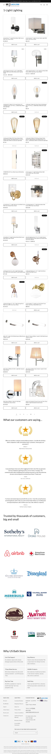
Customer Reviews (19, 700)
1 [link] (16, 414)
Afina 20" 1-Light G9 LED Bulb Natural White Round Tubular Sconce (14, 337)
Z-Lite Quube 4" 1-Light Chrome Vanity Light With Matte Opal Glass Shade (36, 39)
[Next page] (34, 414)
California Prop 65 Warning (19, 716)
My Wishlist (6, 703)
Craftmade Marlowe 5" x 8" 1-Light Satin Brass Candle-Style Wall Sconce (36, 271)
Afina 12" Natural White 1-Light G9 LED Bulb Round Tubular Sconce (37, 337)
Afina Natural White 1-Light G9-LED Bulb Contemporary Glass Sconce (12, 402)
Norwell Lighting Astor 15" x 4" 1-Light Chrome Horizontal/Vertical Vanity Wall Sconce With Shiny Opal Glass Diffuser (36, 238)
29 (30, 414)
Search (4, 706)
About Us (17, 706)
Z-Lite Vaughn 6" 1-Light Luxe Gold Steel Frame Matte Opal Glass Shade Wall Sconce (36, 304)
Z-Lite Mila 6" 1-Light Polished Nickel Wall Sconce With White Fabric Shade (13, 238)
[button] (4, 4)
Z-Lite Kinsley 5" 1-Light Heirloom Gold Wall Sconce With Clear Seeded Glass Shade (14, 205)
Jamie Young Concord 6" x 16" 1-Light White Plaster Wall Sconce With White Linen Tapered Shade (13, 72)
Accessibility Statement (17, 724)
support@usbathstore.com (32, 712)
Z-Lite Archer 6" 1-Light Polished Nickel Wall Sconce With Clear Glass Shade (35, 172)
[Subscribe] (35, 732)
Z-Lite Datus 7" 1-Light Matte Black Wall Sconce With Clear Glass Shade (13, 39)
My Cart (5, 700)
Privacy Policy (18, 709)
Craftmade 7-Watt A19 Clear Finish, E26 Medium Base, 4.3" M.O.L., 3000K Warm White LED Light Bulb (36, 105)
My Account (6, 712)
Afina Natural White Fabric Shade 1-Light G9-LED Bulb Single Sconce (36, 369)
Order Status (6, 709)
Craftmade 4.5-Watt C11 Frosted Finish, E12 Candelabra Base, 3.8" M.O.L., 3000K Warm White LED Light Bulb (14, 105)
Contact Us (5, 715)
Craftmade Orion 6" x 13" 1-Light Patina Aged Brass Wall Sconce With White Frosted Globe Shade (14, 271)
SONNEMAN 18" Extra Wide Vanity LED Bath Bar (13, 172)
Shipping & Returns (19, 703)
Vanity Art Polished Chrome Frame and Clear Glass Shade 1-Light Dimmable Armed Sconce (36, 402)
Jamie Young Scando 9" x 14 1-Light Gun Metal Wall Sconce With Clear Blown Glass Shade (37, 71)
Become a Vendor (18, 720)
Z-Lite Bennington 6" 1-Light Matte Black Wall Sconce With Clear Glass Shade (35, 205)
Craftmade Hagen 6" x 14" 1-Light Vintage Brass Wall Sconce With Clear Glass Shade (13, 304)
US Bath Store (27, 743)
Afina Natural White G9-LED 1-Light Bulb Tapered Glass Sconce (13, 369)
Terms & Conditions (19, 712)
